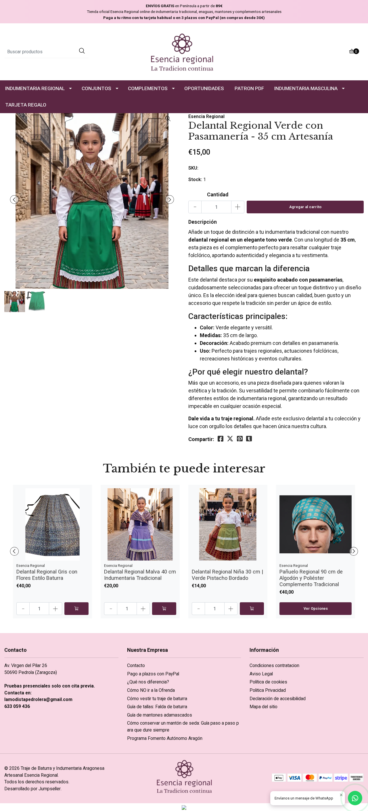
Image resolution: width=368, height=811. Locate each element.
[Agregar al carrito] (76, 608)
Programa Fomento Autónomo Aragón (164, 738)
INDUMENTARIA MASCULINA (306, 88)
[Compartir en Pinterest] (240, 439)
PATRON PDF (249, 88)
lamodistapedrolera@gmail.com (38, 699)
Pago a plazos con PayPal (153, 674)
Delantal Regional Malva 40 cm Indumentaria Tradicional (140, 575)
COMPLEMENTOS (148, 88)
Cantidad (217, 194)
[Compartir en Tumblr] (249, 439)
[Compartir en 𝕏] (230, 439)
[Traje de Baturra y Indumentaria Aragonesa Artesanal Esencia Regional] (184, 51)
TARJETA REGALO (25, 105)
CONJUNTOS (96, 88)
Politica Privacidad (268, 690)
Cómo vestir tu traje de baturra (157, 698)
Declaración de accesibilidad (278, 698)
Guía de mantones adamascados (159, 715)
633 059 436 (17, 706)
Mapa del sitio (263, 706)
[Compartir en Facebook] (220, 439)
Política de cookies (268, 682)
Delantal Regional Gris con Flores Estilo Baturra (46, 575)
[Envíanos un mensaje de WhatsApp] (355, 798)
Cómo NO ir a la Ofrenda (151, 690)
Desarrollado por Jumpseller (32, 788)
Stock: (195, 179)
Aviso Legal (261, 674)
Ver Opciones (316, 608)
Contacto (136, 665)
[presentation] (14, 199)
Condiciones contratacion (274, 665)
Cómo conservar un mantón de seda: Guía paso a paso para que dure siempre (183, 726)
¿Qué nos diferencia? (148, 682)
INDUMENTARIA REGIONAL (35, 88)
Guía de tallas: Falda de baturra (157, 706)
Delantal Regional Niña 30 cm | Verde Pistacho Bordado (227, 575)
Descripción (202, 222)
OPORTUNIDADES (204, 88)
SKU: (193, 168)
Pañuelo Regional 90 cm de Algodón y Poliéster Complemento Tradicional (311, 578)
